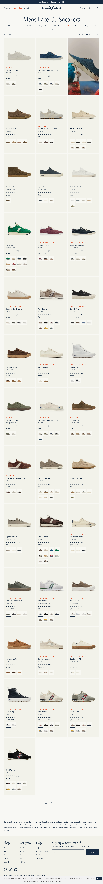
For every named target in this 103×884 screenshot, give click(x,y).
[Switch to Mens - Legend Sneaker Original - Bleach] (45, 200)
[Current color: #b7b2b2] (40, 491)
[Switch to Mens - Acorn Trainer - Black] (24, 258)
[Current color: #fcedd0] (72, 491)
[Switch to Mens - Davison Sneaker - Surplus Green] (13, 83)
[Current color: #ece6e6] (8, 322)
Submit (92, 852)
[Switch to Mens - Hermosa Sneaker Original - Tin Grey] (72, 147)
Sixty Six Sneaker (76, 187)
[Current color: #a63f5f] (40, 258)
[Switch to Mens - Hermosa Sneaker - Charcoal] (78, 147)
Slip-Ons (57, 26)
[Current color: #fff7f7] (40, 672)
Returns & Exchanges (42, 851)
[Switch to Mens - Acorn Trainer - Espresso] (13, 269)
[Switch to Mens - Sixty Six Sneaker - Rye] (89, 200)
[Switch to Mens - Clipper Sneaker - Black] (45, 258)
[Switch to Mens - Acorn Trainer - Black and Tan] (8, 269)
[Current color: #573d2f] (8, 380)
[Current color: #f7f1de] (72, 141)
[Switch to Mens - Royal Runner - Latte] (51, 619)
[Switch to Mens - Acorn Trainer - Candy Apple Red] (13, 263)
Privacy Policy (49, 881)
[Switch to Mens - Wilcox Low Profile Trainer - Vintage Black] (51, 141)
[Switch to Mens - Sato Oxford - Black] (89, 613)
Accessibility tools (28, 875)
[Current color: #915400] (8, 141)
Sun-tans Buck (11, 128)
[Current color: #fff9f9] (72, 550)
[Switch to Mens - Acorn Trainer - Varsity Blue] (19, 258)
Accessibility (18, 875)
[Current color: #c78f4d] (40, 322)
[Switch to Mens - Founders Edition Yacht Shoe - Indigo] (40, 438)
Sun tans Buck (75, 420)
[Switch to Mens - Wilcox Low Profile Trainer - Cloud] (13, 491)
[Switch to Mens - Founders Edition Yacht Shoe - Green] (45, 83)
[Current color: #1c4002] (8, 613)
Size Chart (39, 855)
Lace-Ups (67, 26)
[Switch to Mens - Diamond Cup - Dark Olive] (13, 322)
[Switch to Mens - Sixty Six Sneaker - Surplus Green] (72, 205)
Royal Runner (42, 309)
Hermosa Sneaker (76, 128)
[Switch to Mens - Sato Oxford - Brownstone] (78, 322)
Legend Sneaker (43, 187)
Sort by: (81, 34)
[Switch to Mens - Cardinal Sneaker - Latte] (45, 672)
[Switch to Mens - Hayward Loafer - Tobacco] (13, 380)
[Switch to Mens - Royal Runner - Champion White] (51, 327)
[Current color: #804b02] (8, 200)
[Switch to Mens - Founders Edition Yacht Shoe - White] (57, 83)
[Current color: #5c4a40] (72, 613)
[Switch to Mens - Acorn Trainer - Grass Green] (57, 550)
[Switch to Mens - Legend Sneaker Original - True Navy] (19, 550)
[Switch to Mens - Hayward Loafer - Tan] (19, 380)
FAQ (37, 848)
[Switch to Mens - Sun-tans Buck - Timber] (19, 141)
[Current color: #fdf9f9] (40, 724)
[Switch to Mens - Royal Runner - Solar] (45, 327)
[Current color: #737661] (8, 433)
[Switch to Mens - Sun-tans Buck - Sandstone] (13, 141)
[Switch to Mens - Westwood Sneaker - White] (78, 258)
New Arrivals (18, 26)
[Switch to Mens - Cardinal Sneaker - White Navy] (51, 672)
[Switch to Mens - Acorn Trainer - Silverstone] (19, 263)
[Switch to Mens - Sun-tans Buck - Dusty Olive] (24, 141)
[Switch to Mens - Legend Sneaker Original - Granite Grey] (51, 200)
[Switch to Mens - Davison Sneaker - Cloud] (13, 433)
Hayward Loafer (11, 367)
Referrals (6, 862)
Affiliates (22, 862)
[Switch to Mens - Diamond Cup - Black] (19, 322)
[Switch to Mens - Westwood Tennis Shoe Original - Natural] (83, 258)
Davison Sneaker (12, 70)
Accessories (7, 851)
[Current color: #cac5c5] (8, 550)
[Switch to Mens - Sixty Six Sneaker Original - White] (78, 491)
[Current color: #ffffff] (72, 200)
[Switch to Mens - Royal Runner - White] (51, 322)
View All (7, 26)
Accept (98, 878)
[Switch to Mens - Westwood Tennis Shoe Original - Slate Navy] (83, 550)
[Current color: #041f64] (72, 258)
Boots (97, 26)
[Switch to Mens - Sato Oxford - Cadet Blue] (83, 322)
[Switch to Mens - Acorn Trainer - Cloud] (13, 258)
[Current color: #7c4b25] (8, 672)
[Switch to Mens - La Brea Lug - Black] (78, 380)
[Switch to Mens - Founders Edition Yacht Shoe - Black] (40, 89)
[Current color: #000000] (72, 322)
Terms (5, 875)
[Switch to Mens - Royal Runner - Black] (45, 322)
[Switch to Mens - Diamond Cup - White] (24, 322)
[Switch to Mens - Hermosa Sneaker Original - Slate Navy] (89, 141)
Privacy (11, 875)
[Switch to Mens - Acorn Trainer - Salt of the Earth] (24, 263)
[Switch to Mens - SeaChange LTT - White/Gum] (45, 380)
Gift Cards (7, 855)
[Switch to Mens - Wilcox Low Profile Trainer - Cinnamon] (45, 141)
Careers (22, 855)
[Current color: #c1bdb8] (40, 141)
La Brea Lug (74, 367)
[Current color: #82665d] (8, 491)
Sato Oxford (74, 309)
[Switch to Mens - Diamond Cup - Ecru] (19, 613)
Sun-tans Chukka (12, 187)
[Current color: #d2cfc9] (8, 83)
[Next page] (57, 802)
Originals (88, 26)
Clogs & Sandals (44, 26)
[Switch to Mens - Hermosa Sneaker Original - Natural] (45, 497)
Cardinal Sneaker (44, 659)
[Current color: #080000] (8, 724)
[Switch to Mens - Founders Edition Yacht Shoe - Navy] (51, 83)
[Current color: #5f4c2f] (72, 433)
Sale (51, 29)
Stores (22, 851)
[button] (7, 8)
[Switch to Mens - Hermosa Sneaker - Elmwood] (83, 147)
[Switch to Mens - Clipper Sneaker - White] (51, 258)
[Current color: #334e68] (40, 83)
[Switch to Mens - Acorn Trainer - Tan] (8, 263)
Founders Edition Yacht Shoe (48, 70)
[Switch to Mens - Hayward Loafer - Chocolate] (13, 672)
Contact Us (39, 858)
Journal (22, 858)
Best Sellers (31, 26)
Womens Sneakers (9, 848)
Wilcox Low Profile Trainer (47, 128)
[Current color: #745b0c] (40, 550)
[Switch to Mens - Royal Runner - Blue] (57, 322)
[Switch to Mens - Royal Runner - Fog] (40, 327)
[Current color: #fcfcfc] (40, 380)
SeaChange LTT (43, 367)
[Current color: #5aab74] (8, 258)
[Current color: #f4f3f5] (40, 613)
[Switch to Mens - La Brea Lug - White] (13, 724)
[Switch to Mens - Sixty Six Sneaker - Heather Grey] (83, 200)
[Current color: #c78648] (72, 672)
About (22, 848)
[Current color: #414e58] (40, 200)
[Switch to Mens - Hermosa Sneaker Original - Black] (78, 141)
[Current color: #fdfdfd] (40, 433)
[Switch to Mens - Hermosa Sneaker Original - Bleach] (83, 141)
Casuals (78, 26)
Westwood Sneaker (77, 245)
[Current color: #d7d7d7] (72, 724)
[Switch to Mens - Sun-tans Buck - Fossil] (83, 433)
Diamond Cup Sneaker (14, 309)
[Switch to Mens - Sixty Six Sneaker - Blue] (78, 200)
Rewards (6, 858)
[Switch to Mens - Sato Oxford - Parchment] (89, 322)
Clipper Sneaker (43, 245)
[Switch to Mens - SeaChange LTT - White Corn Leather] (78, 672)
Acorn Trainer (11, 245)
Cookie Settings (40, 875)
